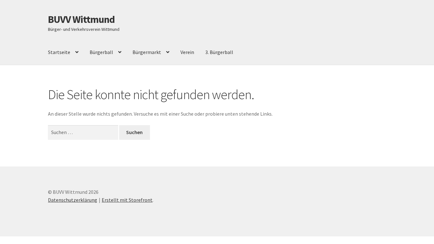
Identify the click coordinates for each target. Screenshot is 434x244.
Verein (187, 52)
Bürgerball (101, 52)
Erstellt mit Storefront (127, 200)
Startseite (59, 52)
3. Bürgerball (219, 52)
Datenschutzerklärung (72, 200)
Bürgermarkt (146, 52)
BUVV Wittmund (81, 19)
